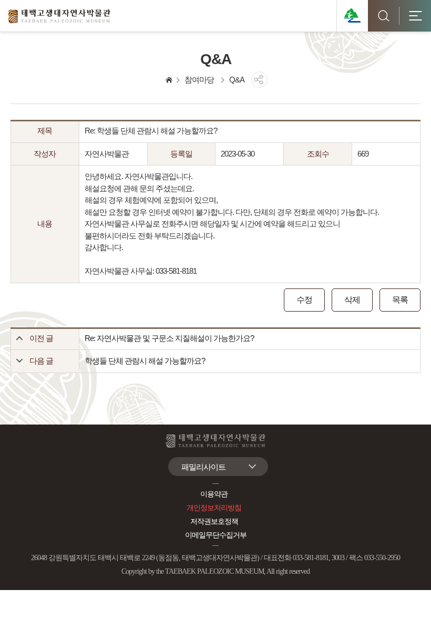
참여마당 (199, 79)
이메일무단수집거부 (216, 535)
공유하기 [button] (259, 79)
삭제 (352, 299)
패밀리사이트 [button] (203, 467)
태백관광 (352, 16)
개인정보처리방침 (214, 508)
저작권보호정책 (214, 521)
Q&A (236, 79)
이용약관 (214, 494)
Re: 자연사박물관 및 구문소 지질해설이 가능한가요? (169, 338)
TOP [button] (407, 600)
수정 (304, 299)
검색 (383, 16)
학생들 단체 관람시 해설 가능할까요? (145, 360)
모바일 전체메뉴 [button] (415, 16)
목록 (400, 299)
